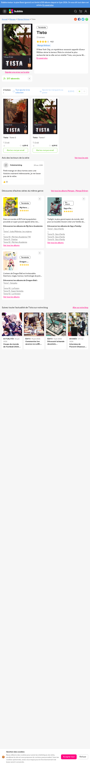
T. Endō (6, 143)
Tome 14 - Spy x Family (56, 234)
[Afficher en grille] (79, 91)
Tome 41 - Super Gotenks (13, 291)
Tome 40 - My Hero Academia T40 (17, 237)
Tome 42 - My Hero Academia (15, 242)
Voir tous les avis (81, 158)
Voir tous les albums (11, 245)
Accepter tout (69, 757)
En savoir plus (48, 5)
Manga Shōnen (23, 19)
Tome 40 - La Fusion (11, 288)
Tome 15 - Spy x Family (56, 237)
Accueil (5, 19)
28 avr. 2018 (38, 165)
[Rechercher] (75, 11)
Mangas (12, 19)
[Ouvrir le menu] (4, 11)
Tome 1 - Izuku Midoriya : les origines (17, 231)
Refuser (83, 757)
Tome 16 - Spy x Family (56, 239)
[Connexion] (85, 11)
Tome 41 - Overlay (10, 239)
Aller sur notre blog (80, 307)
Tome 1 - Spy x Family (55, 229)
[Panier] (80, 11)
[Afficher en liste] (84, 91)
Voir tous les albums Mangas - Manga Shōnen (69, 191)
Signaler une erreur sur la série (17, 72)
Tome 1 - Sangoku (10, 283)
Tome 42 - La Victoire (12, 294)
